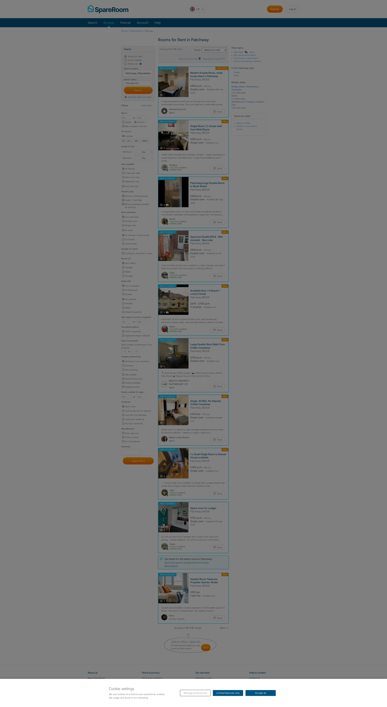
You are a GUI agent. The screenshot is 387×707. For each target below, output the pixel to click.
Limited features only (228, 692)
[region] (193, 693)
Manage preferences (195, 692)
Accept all (260, 692)
